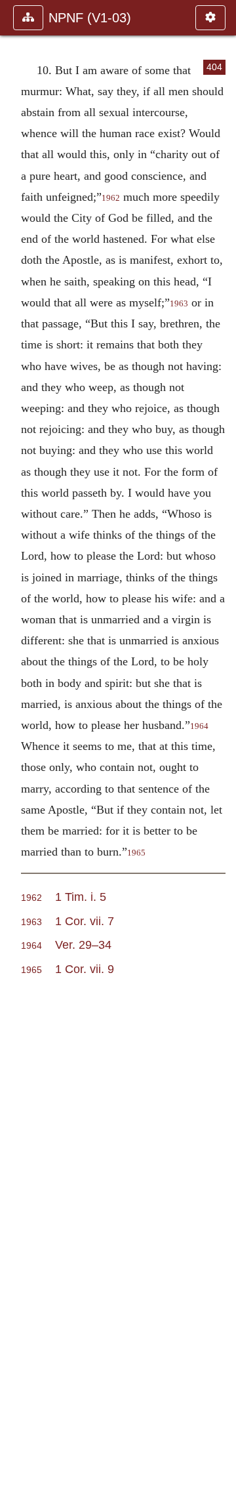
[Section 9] (15, 747)
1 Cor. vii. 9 (84, 969)
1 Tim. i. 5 (80, 896)
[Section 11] (221, 747)
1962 (111, 198)
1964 (199, 726)
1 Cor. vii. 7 (84, 921)
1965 (136, 853)
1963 (179, 303)
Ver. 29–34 (83, 944)
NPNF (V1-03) (90, 17)
